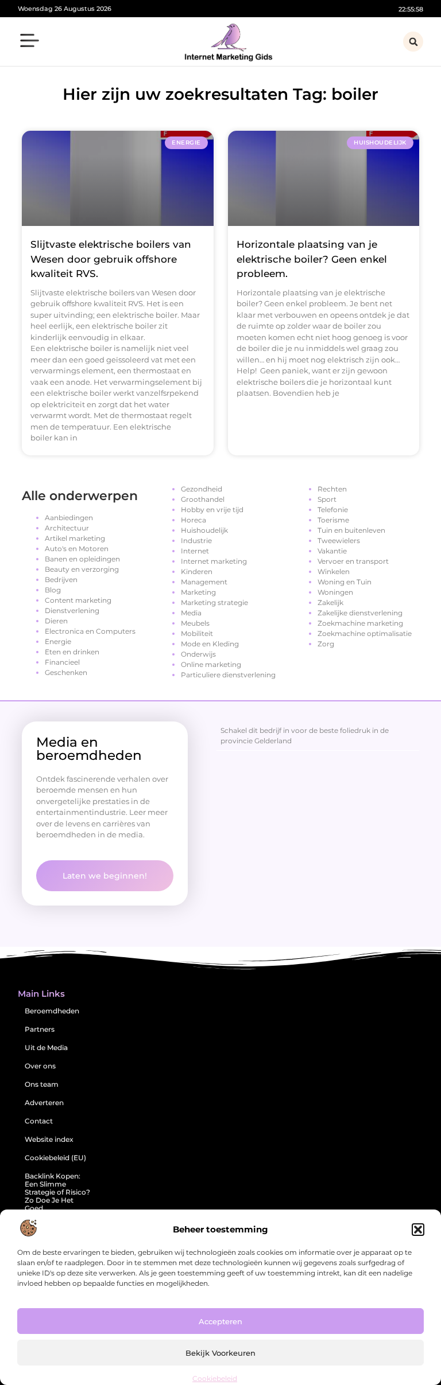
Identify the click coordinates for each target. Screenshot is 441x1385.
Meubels (195, 623)
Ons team (42, 1084)
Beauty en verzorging (82, 569)
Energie (58, 641)
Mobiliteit (197, 633)
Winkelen (334, 571)
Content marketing (78, 600)
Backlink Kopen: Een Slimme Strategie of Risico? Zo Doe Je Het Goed (57, 1192)
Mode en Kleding (210, 643)
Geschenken (66, 672)
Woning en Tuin (345, 582)
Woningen (335, 592)
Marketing (198, 592)
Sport (327, 499)
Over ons (40, 1066)
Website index (49, 1139)
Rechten (332, 489)
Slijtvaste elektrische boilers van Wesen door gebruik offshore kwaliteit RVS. (110, 259)
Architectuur (67, 528)
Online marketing (211, 664)
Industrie (196, 540)
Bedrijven (61, 579)
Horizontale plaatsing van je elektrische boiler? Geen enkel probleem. (312, 259)
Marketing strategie (214, 602)
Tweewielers (339, 540)
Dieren (56, 621)
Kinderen (196, 571)
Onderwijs (198, 654)
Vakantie (332, 551)
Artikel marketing (75, 538)
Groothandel (203, 499)
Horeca (193, 520)
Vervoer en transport (353, 561)
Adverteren (44, 1102)
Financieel (62, 662)
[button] (418, 1229)
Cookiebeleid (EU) (55, 1157)
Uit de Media (46, 1047)
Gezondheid (201, 489)
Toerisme (333, 520)
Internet (195, 551)
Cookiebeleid (214, 1378)
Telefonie (333, 509)
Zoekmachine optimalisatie (365, 633)
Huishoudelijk (204, 530)
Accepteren (220, 1321)
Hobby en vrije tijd (212, 509)
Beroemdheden (52, 1010)
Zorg (326, 643)
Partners (40, 1029)
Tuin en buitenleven (351, 530)
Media (191, 612)
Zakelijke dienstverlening (360, 612)
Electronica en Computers (90, 631)
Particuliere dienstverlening (228, 674)
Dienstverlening (72, 610)
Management (204, 582)
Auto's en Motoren (77, 548)
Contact (39, 1121)
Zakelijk (330, 602)
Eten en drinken (72, 651)
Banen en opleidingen (82, 559)
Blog (53, 590)
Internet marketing (214, 561)
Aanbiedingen (69, 517)
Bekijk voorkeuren (220, 1352)
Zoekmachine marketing (360, 623)
